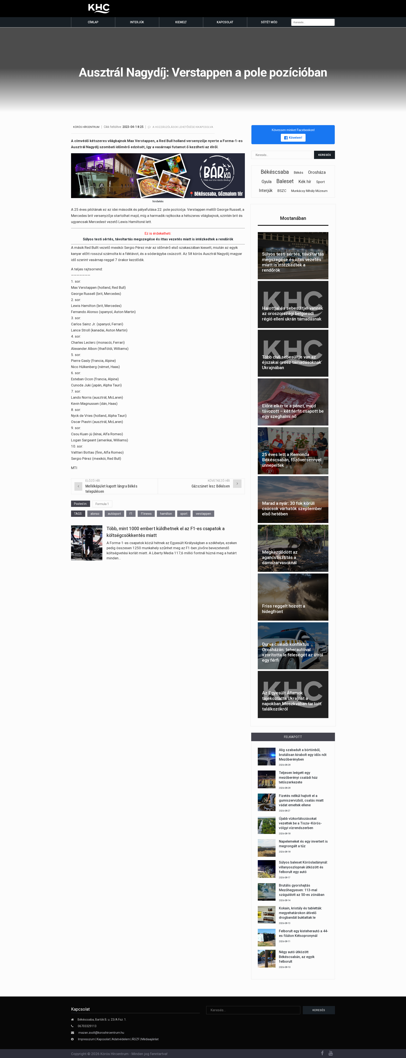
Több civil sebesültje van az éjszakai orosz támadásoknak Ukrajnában (291, 362)
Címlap (93, 22)
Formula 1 (102, 504)
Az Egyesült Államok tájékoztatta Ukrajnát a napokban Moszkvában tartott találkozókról (291, 701)
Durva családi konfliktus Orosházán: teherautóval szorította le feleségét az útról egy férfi (292, 652)
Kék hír (304, 181)
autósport (114, 513)
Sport (320, 182)
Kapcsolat (225, 22)
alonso (95, 513)
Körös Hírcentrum (86, 127)
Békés (298, 173)
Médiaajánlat (150, 1039)
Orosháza (317, 172)
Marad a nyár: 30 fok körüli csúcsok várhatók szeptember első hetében (292, 508)
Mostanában (293, 218)
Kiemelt (181, 22)
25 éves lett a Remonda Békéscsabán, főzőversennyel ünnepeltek (291, 460)
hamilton (166, 513)
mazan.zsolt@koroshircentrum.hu (101, 1032)
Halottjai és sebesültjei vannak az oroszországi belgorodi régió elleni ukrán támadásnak (292, 313)
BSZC (281, 191)
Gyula (267, 181)
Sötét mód (269, 22)
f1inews (146, 513)
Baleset (285, 181)
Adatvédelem (121, 1039)
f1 (130, 513)
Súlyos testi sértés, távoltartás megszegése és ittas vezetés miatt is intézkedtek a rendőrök (158, 239)
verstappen (203, 513)
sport (183, 513)
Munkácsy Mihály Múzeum (309, 191)
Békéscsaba (275, 172)
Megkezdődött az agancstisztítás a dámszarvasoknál (280, 557)
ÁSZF (135, 1039)
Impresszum (87, 1039)
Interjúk (137, 22)
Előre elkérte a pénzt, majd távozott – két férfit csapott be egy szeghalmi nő (293, 411)
